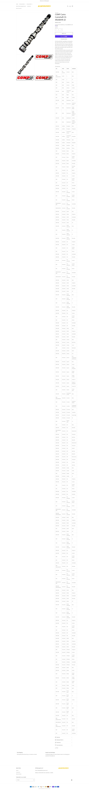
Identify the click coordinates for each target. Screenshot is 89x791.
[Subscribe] (33, 780)
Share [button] (57, 747)
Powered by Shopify (47, 788)
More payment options (64, 38)
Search (17, 770)
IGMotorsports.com (43, 788)
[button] (22, 4)
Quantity (56, 27)
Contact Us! (18, 772)
